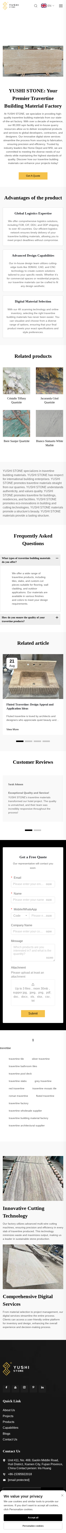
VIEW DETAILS (16, 380)
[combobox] (20, 915)
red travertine (16, 1088)
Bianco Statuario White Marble (49, 443)
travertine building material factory (28, 1118)
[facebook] (6, 1389)
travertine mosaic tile (44, 1088)
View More (12, 729)
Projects (8, 1416)
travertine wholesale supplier (25, 1110)
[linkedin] (42, 1389)
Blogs (6, 1433)
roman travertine (18, 1095)
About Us (9, 1410)
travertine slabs (18, 1081)
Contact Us (10, 1439)
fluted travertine (45, 1095)
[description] (16, 1368)
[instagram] (24, 1389)
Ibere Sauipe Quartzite (17, 441)
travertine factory (18, 1103)
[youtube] (15, 1389)
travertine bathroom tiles (23, 1066)
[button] (19, 741)
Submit (33, 1013)
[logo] (11, 5)
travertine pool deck (20, 1073)
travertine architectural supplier (27, 1125)
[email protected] (18, 1479)
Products (8, 1421)
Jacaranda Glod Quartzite (49, 400)
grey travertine (43, 1081)
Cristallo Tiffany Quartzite (16, 400)
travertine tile (16, 1058)
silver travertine (41, 1058)
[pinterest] (33, 1389)
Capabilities (10, 1427)
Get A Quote (33, 175)
